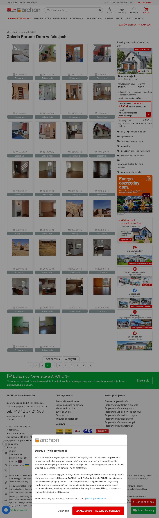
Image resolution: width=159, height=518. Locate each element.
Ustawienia (63, 510)
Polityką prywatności (96, 498)
